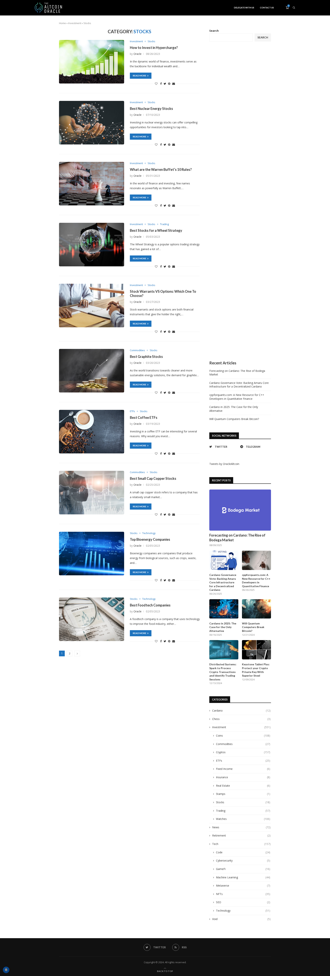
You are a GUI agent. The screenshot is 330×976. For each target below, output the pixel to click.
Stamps (243, 794)
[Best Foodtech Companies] (91, 619)
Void (241, 919)
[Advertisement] (240, 201)
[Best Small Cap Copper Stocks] (91, 492)
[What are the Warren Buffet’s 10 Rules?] (91, 183)
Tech (241, 844)
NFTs (243, 894)
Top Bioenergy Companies (150, 539)
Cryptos (243, 752)
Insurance (243, 777)
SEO (243, 902)
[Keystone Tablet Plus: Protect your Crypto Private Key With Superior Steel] (256, 649)
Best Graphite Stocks (146, 356)
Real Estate (243, 785)
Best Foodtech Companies (150, 605)
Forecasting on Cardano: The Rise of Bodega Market (237, 537)
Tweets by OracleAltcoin (224, 464)
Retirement (241, 835)
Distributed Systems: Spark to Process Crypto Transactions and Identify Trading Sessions (222, 672)
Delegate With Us (244, 7)
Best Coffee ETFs (143, 417)
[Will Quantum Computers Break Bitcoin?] (256, 609)
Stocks (151, 41)
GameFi (243, 869)
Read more (139, 75)
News (241, 827)
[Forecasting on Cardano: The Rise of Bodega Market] (240, 510)
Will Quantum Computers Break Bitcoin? (234, 419)
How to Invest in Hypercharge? (154, 47)
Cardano (241, 710)
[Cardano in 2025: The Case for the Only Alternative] (223, 609)
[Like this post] (156, 83)
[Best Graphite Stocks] (91, 370)
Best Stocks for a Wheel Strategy (156, 230)
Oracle (137, 54)
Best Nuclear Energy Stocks (151, 108)
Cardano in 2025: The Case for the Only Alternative (222, 627)
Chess (241, 719)
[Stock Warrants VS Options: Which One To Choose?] (91, 305)
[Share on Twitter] (165, 83)
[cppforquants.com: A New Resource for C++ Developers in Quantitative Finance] (256, 560)
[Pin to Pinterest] (169, 83)
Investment (74, 23)
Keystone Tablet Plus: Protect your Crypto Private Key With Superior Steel (256, 670)
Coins (243, 735)
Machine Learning (243, 877)
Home (62, 23)
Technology (149, 533)
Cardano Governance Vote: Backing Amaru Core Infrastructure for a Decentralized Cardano (239, 384)
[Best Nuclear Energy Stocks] (91, 122)
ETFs (132, 411)
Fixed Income (243, 769)
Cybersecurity (243, 860)
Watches (243, 819)
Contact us (267, 7)
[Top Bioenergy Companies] (91, 553)
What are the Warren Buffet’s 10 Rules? (161, 169)
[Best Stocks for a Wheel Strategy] (91, 244)
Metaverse (243, 885)
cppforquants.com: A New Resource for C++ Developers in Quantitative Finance (236, 396)
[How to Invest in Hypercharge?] (91, 61)
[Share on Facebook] (161, 83)
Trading (164, 224)
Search (214, 30)
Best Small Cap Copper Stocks (153, 478)
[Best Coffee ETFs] (91, 431)
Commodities (137, 350)
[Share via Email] (173, 83)
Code (243, 852)
